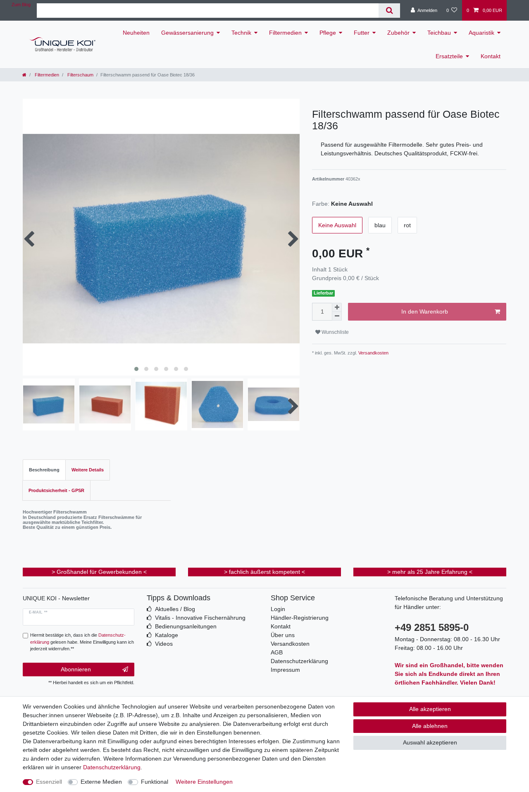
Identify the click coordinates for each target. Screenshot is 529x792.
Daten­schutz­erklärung (112, 767)
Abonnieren (76, 669)
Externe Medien (101, 781)
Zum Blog (21, 4)
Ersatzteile (449, 56)
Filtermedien (285, 32)
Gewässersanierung (187, 32)
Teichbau (439, 32)
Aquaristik (481, 32)
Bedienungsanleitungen (186, 626)
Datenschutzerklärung (299, 661)
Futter (361, 32)
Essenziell (49, 781)
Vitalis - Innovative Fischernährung (200, 617)
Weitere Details (87, 469)
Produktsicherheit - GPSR (56, 490)
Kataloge (166, 635)
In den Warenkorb (424, 311)
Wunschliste (334, 332)
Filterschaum (79, 74)
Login (278, 609)
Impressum (285, 669)
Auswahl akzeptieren (430, 742)
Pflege (327, 32)
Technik (241, 32)
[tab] (44, 469)
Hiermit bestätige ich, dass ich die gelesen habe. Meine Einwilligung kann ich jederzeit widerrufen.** (82, 642)
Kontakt (490, 56)
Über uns (283, 635)
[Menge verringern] (337, 316)
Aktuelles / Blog (175, 609)
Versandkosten (372, 352)
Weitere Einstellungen (204, 781)
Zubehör (398, 32)
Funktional (154, 781)
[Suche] (389, 10)
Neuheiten (136, 32)
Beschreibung (44, 469)
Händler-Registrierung (300, 617)
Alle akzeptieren (430, 709)
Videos (164, 643)
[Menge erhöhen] (337, 307)
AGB (277, 652)
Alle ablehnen (430, 726)
